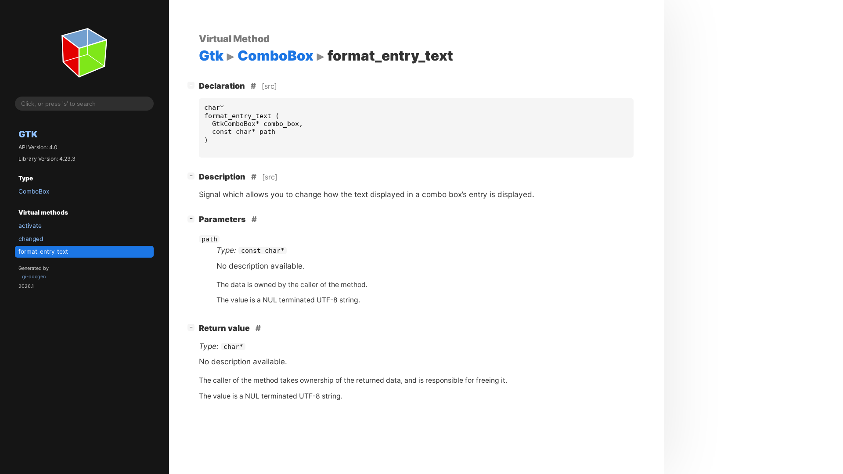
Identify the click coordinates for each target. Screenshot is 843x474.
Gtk (28, 134)
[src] (269, 86)
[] (192, 84)
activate (30, 225)
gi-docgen (34, 276)
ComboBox (33, 191)
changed (30, 238)
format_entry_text (43, 251)
